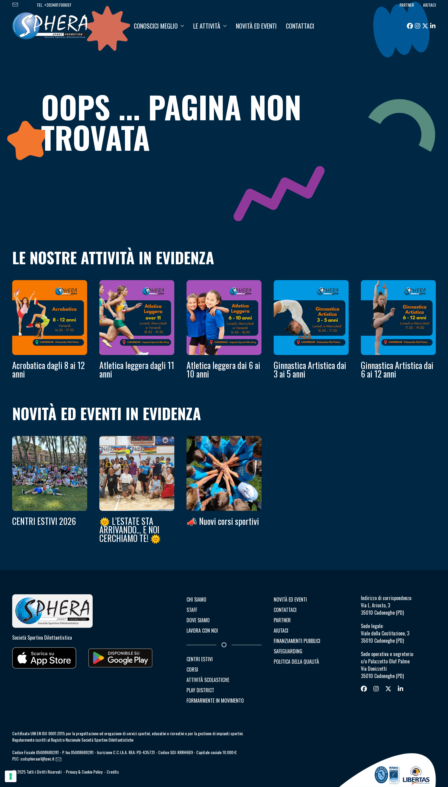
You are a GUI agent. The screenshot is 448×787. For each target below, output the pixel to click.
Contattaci (300, 25)
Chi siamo (196, 599)
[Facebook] (410, 26)
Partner (407, 5)
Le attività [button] (206, 25)
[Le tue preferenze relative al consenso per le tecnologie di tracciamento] (10, 776)
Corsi (192, 669)
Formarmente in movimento (215, 700)
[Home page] (50, 25)
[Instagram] (417, 26)
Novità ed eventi (256, 25)
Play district (200, 690)
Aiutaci (429, 5)
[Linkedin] (433, 26)
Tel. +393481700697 (54, 5)
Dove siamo (198, 620)
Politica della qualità (296, 661)
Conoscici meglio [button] (156, 25)
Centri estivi (200, 659)
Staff (192, 609)
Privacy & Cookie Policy (84, 771)
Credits (113, 771)
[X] (425, 26)
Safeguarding (288, 651)
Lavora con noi (202, 630)
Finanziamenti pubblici (297, 641)
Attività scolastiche (208, 679)
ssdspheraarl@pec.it (37, 759)
